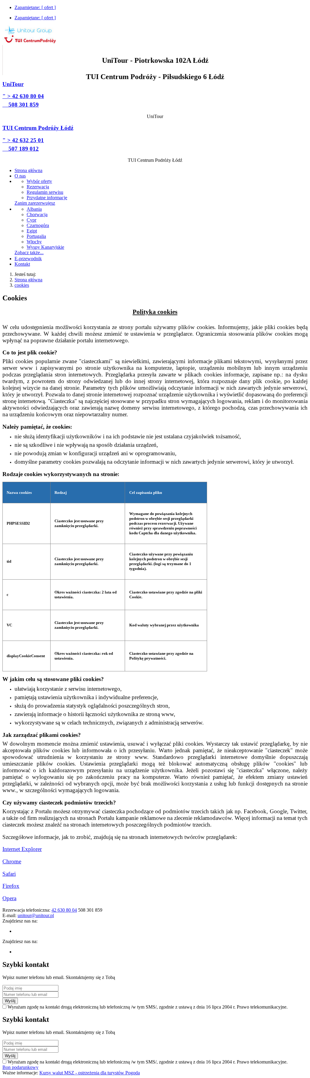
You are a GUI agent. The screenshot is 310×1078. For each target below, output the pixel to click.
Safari (9, 874)
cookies (22, 285)
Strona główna (28, 279)
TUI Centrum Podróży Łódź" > (37, 138)
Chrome (11, 861)
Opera (9, 898)
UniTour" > (23, 94)
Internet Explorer (22, 849)
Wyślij (10, 1001)
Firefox (10, 886)
